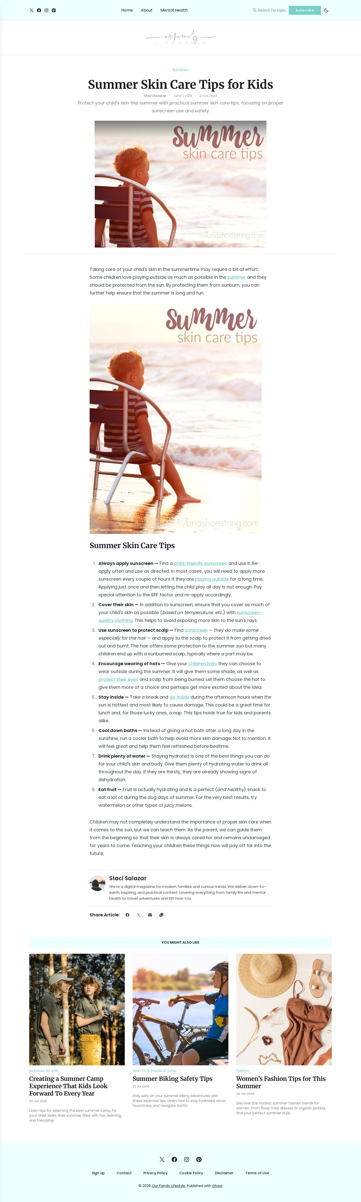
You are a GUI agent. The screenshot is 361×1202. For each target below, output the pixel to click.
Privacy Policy (155, 1173)
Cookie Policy (191, 1173)
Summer (180, 70)
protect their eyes (118, 679)
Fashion (242, 1070)
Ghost (217, 1185)
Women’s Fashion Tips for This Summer (281, 1082)
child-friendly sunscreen (200, 563)
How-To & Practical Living (154, 1070)
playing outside (212, 579)
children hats (202, 663)
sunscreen (196, 630)
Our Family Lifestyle (168, 1185)
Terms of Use (257, 1173)
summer (236, 277)
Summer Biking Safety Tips (172, 1079)
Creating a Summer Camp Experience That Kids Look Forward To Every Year (68, 1086)
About (147, 10)
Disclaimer (224, 1173)
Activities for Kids (43, 1070)
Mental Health (174, 10)
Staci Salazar (128, 878)
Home (127, 10)
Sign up (98, 1173)
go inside (179, 697)
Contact (124, 1173)
